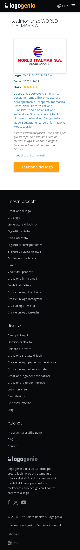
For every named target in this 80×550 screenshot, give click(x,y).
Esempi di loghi (18, 335)
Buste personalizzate (22, 258)
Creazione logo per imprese (26, 382)
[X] (15, 502)
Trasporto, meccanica (50, 102)
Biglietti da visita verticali (24, 251)
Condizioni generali (49, 525)
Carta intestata (18, 238)
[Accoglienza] (20, 6)
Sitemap (13, 534)
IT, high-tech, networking (36, 116)
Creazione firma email (22, 278)
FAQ (10, 439)
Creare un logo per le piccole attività (32, 362)
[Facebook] (9, 502)
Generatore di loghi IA (22, 224)
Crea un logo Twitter (21, 305)
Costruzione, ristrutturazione (33, 106)
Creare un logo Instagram (25, 299)
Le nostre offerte (19, 403)
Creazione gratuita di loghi (25, 355)
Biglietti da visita (19, 231)
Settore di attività (19, 349)
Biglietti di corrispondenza (25, 245)
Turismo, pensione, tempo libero (36, 95)
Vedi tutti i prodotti (20, 272)
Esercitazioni (16, 396)
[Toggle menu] (72, 6)
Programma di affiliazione (25, 432)
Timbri (12, 265)
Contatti (13, 446)
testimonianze (17, 389)
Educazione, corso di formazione (43, 122)
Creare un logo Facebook (24, 292)
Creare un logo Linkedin (23, 312)
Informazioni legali (20, 525)
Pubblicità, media (25, 110)
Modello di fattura (19, 285)
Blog (11, 410)
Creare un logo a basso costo (27, 369)
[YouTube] (23, 502)
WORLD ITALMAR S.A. (37, 75)
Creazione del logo (36, 167)
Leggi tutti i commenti (30, 155)
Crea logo (14, 217)
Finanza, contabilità (42, 114)
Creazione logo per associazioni (29, 376)
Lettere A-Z (38, 93)
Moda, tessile (23, 126)
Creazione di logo (19, 211)
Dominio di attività (20, 342)
